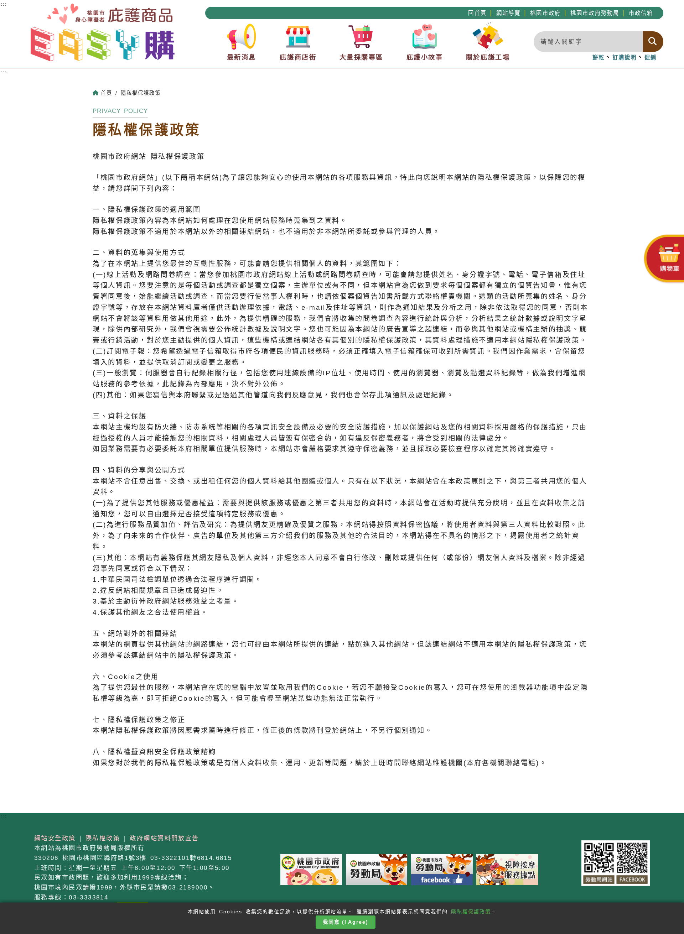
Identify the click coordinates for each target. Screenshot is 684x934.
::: (4, 72)
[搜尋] (653, 41)
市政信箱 (641, 13)
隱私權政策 (103, 838)
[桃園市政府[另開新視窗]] (311, 869)
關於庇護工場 (488, 57)
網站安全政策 (55, 838)
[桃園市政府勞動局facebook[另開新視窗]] (442, 869)
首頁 (106, 93)
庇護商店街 (298, 57)
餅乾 (598, 57)
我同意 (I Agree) (345, 922)
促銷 (650, 57)
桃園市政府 (545, 13)
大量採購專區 (361, 57)
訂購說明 (624, 57)
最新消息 (241, 57)
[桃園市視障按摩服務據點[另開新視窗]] (507, 869)
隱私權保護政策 (471, 911)
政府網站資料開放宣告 (164, 838)
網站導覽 (508, 13)
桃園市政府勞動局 (594, 13)
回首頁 (477, 13)
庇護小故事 (424, 57)
